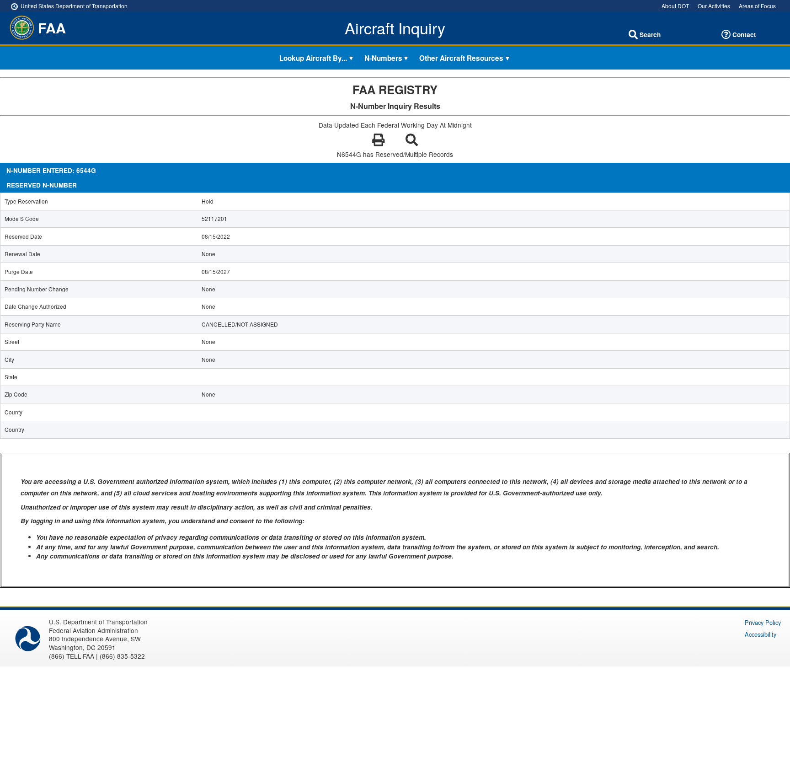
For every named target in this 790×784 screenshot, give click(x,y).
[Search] (633, 34)
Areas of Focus (757, 6)
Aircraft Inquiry (395, 27)
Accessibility (760, 634)
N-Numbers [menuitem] (383, 58)
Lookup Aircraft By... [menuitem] (313, 58)
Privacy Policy (763, 622)
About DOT (675, 6)
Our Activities (714, 6)
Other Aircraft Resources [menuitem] (461, 58)
